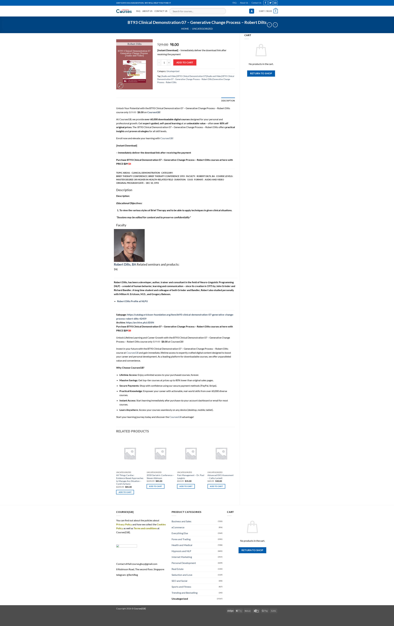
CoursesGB (166, 138)
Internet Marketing (182, 556)
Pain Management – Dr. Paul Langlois (190, 476)
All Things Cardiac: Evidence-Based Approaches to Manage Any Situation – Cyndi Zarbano (129, 479)
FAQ (234, 3)
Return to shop (261, 73)
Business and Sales (181, 521)
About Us (244, 3)
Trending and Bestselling (184, 592)
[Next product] (269, 24)
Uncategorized (202, 28)
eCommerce (178, 527)
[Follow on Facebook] (265, 3)
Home (185, 28)
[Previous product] (275, 24)
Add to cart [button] (125, 492)
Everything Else (180, 533)
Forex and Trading (181, 539)
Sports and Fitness (181, 586)
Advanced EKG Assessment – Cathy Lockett (220, 476)
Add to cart (184, 62)
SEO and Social (179, 580)
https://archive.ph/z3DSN (140, 322)
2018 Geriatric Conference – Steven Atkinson (160, 476)
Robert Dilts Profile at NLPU (132, 301)
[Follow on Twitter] (270, 3)
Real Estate (177, 568)
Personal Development (184, 562)
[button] (251, 11)
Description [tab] (228, 100)
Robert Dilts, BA (125, 264)
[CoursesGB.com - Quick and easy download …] (124, 11)
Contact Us (256, 3)
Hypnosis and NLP (181, 551)
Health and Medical (182, 545)
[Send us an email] (275, 3)
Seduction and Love (182, 574)
